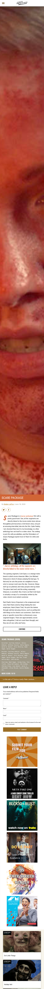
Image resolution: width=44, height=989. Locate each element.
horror (23, 516)
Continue (22, 629)
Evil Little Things (9, 956)
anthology (29, 516)
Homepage (7, 932)
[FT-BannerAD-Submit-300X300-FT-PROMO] (22, 737)
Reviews (6, 933)
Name (5, 708)
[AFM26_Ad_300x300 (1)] (22, 897)
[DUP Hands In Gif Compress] (22, 833)
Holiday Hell (8, 984)
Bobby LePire (9, 504)
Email (5, 715)
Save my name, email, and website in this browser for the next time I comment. (23, 723)
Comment (6, 698)
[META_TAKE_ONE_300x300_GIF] (22, 769)
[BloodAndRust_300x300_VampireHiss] (22, 801)
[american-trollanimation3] (22, 865)
